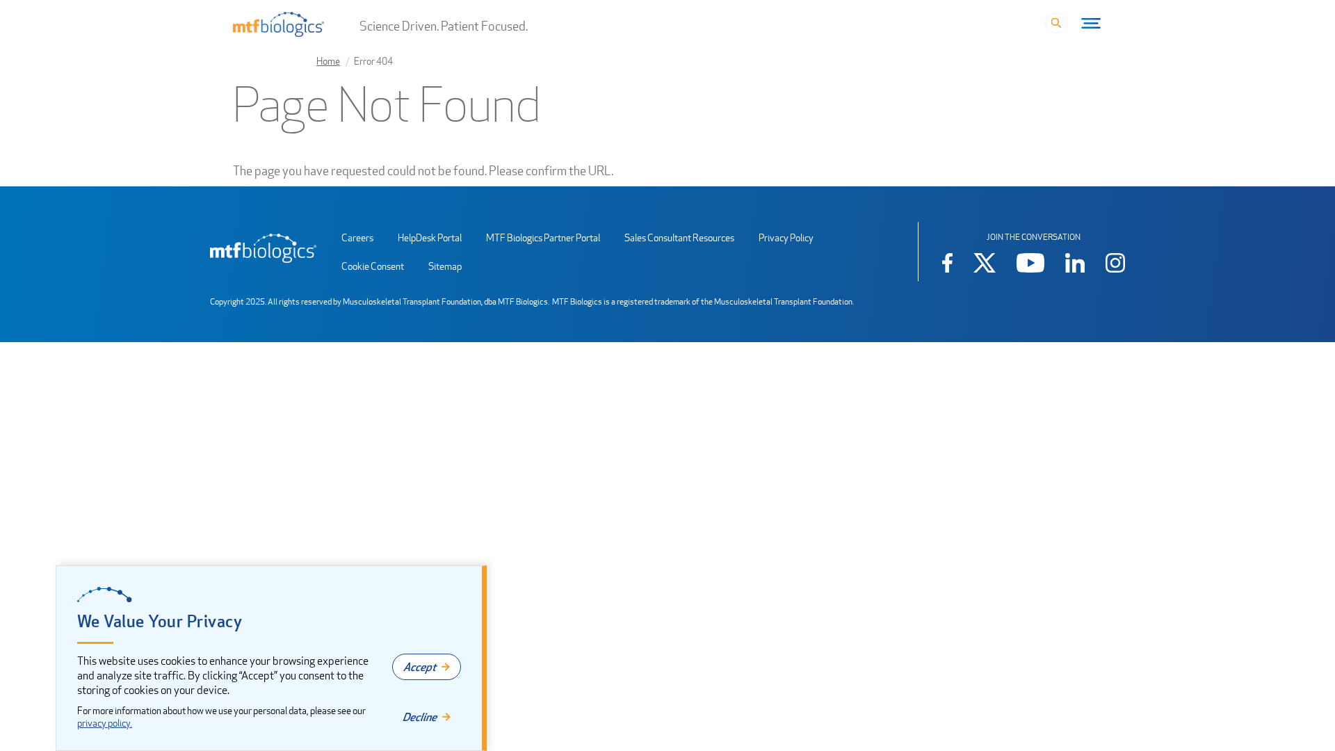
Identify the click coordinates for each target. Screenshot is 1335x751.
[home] (263, 248)
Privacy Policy (786, 237)
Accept (419, 667)
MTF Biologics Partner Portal (543, 237)
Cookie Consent (372, 266)
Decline (420, 717)
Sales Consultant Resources (679, 237)
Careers (357, 237)
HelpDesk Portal (430, 237)
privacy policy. (104, 722)
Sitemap (445, 266)
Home (328, 60)
